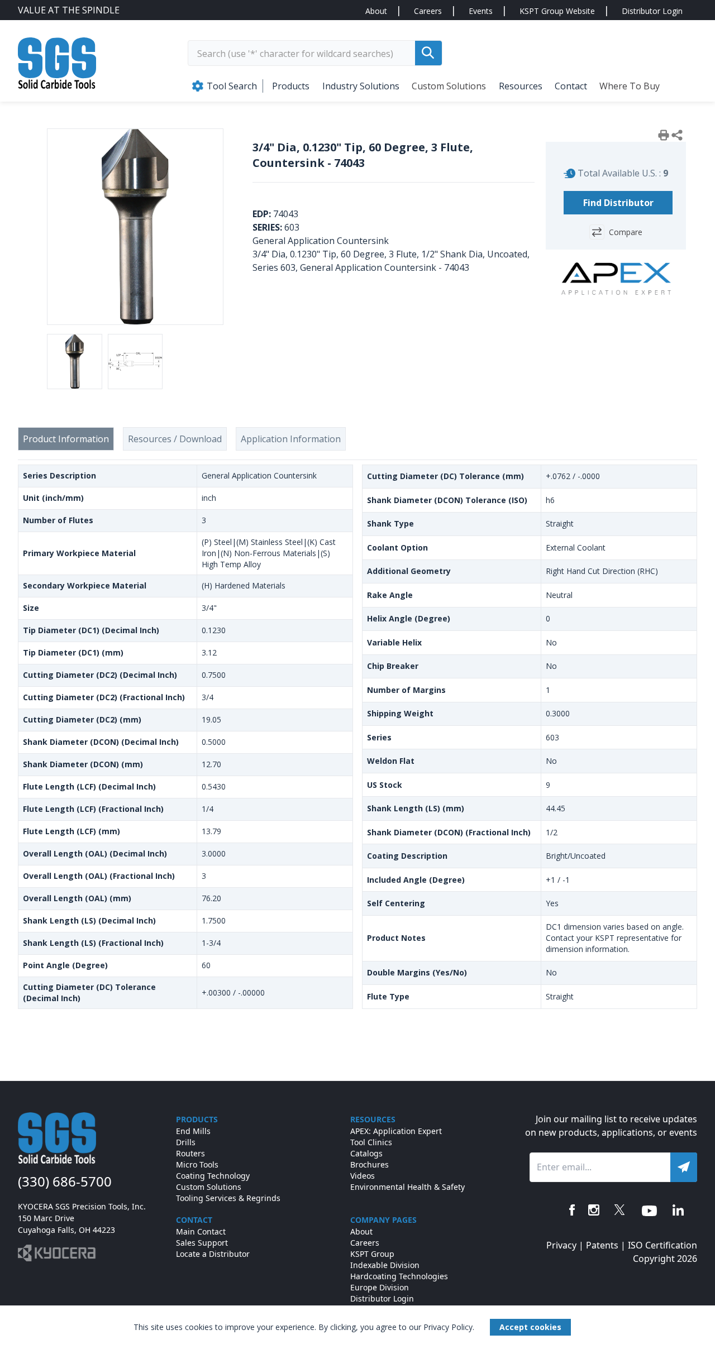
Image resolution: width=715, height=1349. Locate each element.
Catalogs (366, 1153)
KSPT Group (372, 1253)
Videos (362, 1175)
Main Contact (201, 1231)
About (376, 11)
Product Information (66, 439)
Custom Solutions (449, 86)
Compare (625, 232)
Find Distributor (618, 203)
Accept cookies (530, 1327)
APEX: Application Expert (396, 1131)
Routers (190, 1153)
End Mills (193, 1131)
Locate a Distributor (213, 1253)
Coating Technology (213, 1175)
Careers (428, 11)
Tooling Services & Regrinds (228, 1198)
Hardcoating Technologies (399, 1276)
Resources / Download (175, 439)
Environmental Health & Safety (407, 1186)
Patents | (607, 1245)
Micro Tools (197, 1164)
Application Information (291, 439)
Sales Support (202, 1242)
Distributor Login (652, 11)
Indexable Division (385, 1265)
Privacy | (566, 1245)
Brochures (369, 1164)
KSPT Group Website (557, 11)
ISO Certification (662, 1245)
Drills (186, 1142)
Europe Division (379, 1287)
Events (481, 11)
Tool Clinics (371, 1142)
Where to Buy (629, 86)
